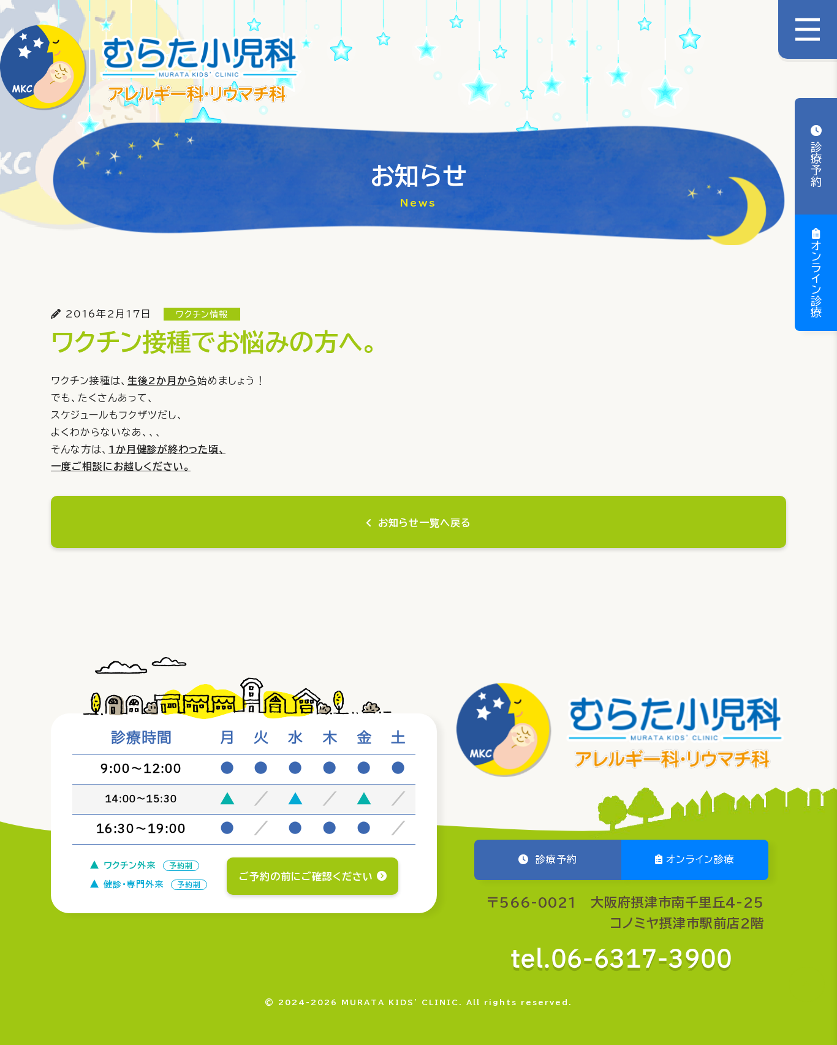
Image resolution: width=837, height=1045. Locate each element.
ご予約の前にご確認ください (306, 876)
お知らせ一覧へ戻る (424, 523)
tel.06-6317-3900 (621, 959)
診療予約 (816, 162)
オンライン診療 (816, 279)
